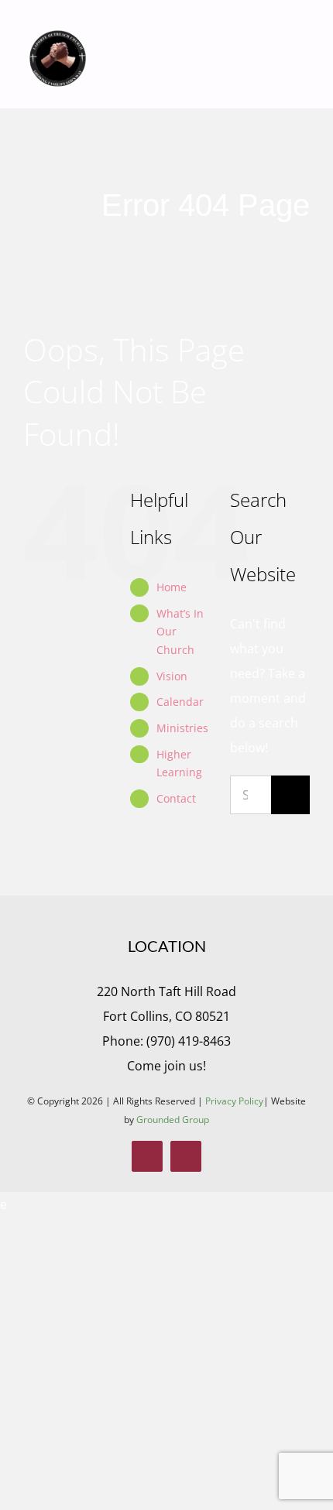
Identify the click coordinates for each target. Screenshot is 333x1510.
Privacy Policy (234, 1101)
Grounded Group (172, 1119)
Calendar (180, 701)
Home (171, 587)
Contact (176, 798)
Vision (171, 676)
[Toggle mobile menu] (303, 54)
